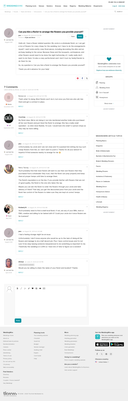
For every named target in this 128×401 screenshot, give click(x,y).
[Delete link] (25, 288)
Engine (36, 353)
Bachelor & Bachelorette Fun (106, 156)
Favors (98, 166)
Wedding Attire (104, 88)
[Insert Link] (28, 288)
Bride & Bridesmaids (103, 151)
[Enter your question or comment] (51, 303)
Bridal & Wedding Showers (105, 161)
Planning (102, 83)
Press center (7, 350)
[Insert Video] (40, 288)
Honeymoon (103, 98)
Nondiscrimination (8, 344)
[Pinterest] (106, 354)
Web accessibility (8, 367)
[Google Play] (117, 346)
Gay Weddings (7, 383)
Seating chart (38, 350)
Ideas (65, 6)
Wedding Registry (102, 207)
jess (19, 35)
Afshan (21, 262)
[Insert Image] (36, 288)
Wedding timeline (69, 344)
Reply (80, 36)
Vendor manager (39, 347)
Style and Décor (26, 12)
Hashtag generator (70, 338)
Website (84, 6)
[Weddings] (13, 6)
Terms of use (7, 356)
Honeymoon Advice (103, 192)
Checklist (37, 338)
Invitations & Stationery (104, 176)
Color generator (69, 347)
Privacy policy (7, 358)
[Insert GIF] (44, 288)
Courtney (21, 117)
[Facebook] (97, 354)
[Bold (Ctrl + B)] (17, 288)
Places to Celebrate (103, 182)
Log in (114, 6)
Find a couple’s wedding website (74, 360)
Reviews (6, 377)
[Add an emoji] (32, 288)
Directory (6, 374)
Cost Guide (37, 356)
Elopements (98, 6)
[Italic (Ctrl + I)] (21, 288)
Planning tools (31, 6)
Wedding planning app (71, 335)
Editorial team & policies (10, 341)
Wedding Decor (101, 187)
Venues (41, 6)
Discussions (38, 12)
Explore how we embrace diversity (109, 70)
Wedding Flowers (102, 171)
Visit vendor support (70, 370)
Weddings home (8, 335)
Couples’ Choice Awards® (11, 380)
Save (73, 36)
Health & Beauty (101, 197)
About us (6, 338)
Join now (121, 6)
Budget (36, 344)
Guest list (37, 341)
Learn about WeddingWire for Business (76, 367)
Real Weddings (69, 350)
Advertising (6, 353)
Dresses (58, 6)
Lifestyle (99, 202)
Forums (16, 12)
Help (35, 358)
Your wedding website (41, 335)
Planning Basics (101, 141)
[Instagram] (111, 354)
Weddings (8, 12)
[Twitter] (102, 354)
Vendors (49, 6)
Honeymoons (68, 353)
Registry (73, 6)
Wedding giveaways (70, 341)
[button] (78, 78)
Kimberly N (22, 207)
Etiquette (99, 146)
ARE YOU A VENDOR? (117, 2)
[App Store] (102, 346)
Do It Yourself (104, 93)
